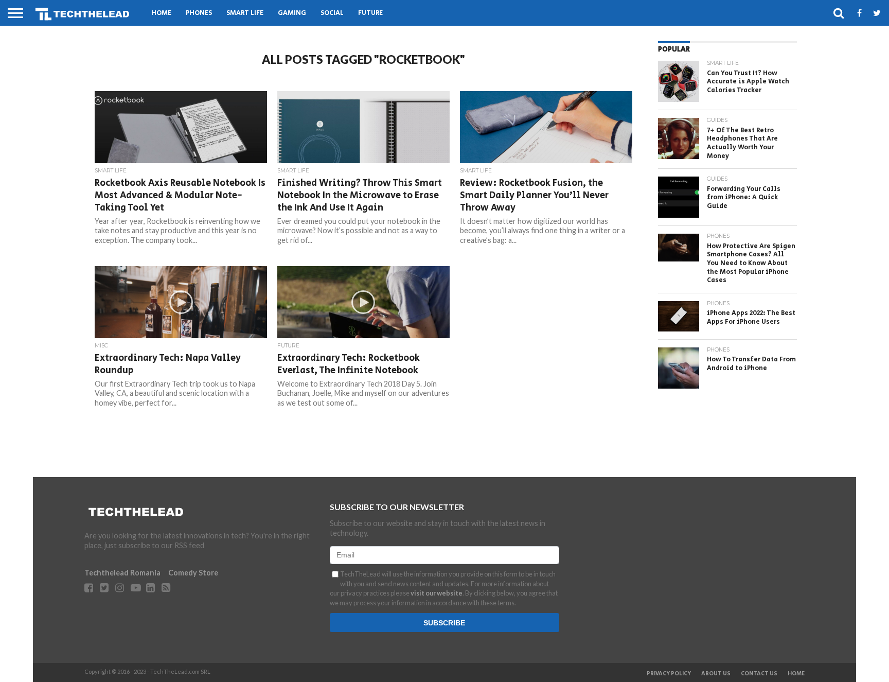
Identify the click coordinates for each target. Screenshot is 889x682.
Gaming (292, 13)
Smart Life (244, 13)
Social (332, 13)
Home (161, 13)
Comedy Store (193, 572)
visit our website (437, 593)
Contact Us (759, 674)
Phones (199, 13)
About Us (716, 674)
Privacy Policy (669, 674)
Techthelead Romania (122, 572)
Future (370, 13)
